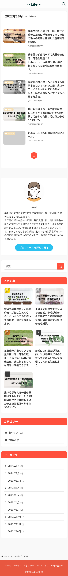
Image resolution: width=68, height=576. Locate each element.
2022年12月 (16, 517)
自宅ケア (15, 432)
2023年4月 (15, 502)
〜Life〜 (34, 4)
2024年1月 (15, 473)
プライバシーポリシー (23, 565)
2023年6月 (15, 487)
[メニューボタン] (4, 4)
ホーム (8, 565)
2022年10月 (16, 531)
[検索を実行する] (60, 266)
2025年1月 (15, 466)
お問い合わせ (57, 565)
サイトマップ (42, 565)
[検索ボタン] (64, 4)
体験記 (14, 440)
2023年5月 (15, 495)
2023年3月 (15, 509)
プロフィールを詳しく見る (34, 247)
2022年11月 (16, 524)
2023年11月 (16, 480)
